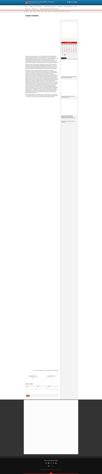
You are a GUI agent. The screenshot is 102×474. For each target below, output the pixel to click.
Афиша (46, 11)
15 (73, 48)
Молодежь (38, 11)
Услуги (76, 6)
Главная (26, 6)
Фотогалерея (59, 6)
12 (66, 48)
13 (69, 48)
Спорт (31, 11)
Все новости (27, 11)
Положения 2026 (35, 8)
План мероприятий (39, 6)
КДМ (42, 11)
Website (49, 386)
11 (64, 48)
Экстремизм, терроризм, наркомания (59, 11)
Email (38, 386)
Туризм (34, 11)
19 (66, 50)
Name (27, 386)
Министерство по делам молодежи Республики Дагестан (67, 97)
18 (64, 50)
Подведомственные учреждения (49, 6)
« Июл (64, 54)
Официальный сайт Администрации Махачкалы (67, 122)
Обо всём (49, 11)
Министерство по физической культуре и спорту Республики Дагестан (68, 77)
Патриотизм (68, 11)
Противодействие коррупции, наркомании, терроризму (49, 8)
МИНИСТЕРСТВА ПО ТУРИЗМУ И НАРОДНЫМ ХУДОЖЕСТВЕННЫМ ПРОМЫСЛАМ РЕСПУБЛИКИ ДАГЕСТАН (68, 116)
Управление (31, 6)
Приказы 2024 (27, 8)
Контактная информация (68, 6)
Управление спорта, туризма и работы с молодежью (41, 2)
